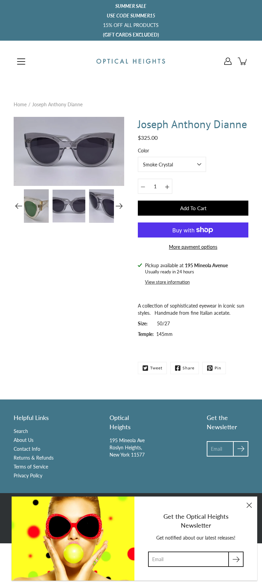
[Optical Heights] (131, 61)
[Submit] (236, 559)
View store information (167, 282)
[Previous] (19, 206)
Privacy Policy (28, 475)
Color (143, 150)
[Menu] (21, 61)
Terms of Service (31, 467)
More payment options (193, 247)
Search (21, 431)
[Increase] (167, 186)
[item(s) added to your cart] (242, 61)
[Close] (249, 505)
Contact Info (27, 449)
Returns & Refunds (34, 458)
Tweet (156, 367)
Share (188, 367)
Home (20, 104)
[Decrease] (143, 186)
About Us (23, 440)
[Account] (227, 61)
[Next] (119, 206)
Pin (218, 367)
